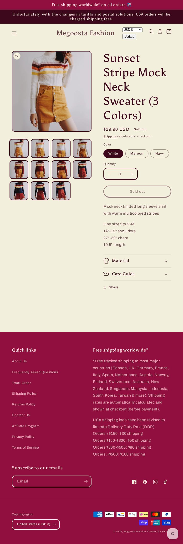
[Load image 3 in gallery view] (61, 148)
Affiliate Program (25, 426)
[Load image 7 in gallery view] (61, 169)
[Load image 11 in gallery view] (61, 190)
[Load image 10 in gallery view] (40, 190)
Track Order (21, 383)
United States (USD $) (33, 524)
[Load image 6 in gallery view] (40, 169)
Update (129, 36)
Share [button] (114, 287)
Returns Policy (23, 404)
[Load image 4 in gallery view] (82, 148)
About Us (19, 361)
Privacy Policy (23, 437)
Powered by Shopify (159, 531)
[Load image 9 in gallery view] (19, 190)
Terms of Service (25, 447)
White (113, 153)
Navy (159, 153)
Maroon (136, 153)
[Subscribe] (86, 481)
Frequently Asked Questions (35, 372)
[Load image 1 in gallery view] (19, 148)
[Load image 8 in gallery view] (82, 169)
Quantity (109, 164)
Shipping (110, 136)
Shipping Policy (24, 393)
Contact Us (21, 415)
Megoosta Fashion (135, 531)
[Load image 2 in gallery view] (40, 148)
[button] (14, 33)
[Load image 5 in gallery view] (19, 169)
